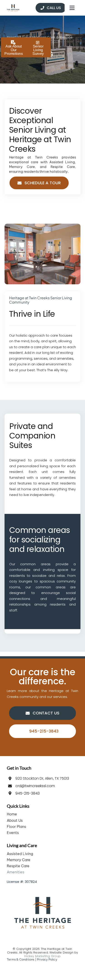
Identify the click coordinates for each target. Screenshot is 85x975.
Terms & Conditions (20, 959)
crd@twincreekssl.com (35, 785)
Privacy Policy (47, 959)
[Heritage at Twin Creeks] (13, 6)
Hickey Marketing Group (42, 956)
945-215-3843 (27, 793)
